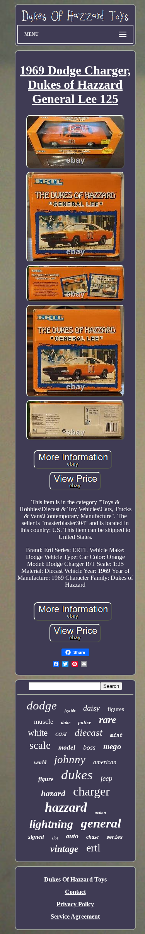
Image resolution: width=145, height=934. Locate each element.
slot (55, 838)
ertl (93, 848)
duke (65, 722)
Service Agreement (75, 916)
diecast (88, 732)
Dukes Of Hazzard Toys (75, 879)
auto (72, 836)
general (101, 823)
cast (61, 734)
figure (45, 779)
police (84, 722)
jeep (107, 778)
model (66, 747)
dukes (77, 774)
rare (107, 719)
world (40, 762)
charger (91, 791)
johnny (69, 759)
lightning (51, 823)
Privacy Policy (75, 904)
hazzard (66, 807)
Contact (75, 891)
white (38, 733)
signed (36, 837)
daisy (91, 708)
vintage (64, 849)
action (100, 812)
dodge (42, 705)
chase (92, 837)
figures (115, 709)
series (114, 837)
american (104, 762)
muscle (43, 721)
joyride (70, 710)
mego (112, 746)
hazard (53, 793)
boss (89, 747)
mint (116, 735)
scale (40, 745)
